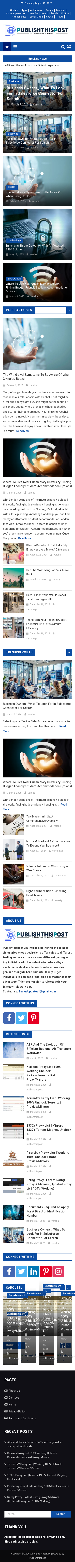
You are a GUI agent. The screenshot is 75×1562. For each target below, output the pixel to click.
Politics (65, 13)
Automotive (36, 10)
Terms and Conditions (22, 1418)
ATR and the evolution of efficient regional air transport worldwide (31, 65)
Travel (59, 16)
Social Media (36, 16)
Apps (24, 10)
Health (11, 187)
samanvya (32, 609)
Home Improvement (16, 13)
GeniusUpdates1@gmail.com (37, 991)
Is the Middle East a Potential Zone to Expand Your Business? (48, 843)
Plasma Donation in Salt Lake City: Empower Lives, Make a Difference (47, 547)
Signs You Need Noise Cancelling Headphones (46, 893)
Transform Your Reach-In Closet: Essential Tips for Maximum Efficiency (46, 624)
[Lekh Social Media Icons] (9, 1018)
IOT (47, 1291)
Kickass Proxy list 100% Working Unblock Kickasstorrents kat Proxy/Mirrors (44, 1073)
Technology (14, 240)
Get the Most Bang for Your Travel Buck (47, 572)
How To (34, 13)
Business (14, 81)
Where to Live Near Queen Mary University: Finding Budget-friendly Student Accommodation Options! (37, 287)
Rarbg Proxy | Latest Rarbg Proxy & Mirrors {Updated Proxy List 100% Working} (49, 1184)
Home (12, 1404)
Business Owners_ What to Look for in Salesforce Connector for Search (36, 93)
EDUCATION (14, 278)
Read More (23, 431)
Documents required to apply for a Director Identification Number (48, 1211)
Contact (14, 10)
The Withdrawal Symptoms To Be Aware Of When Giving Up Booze (34, 194)
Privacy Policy (17, 1411)
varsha (37, 104)
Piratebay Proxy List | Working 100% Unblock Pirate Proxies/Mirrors (48, 1157)
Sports (49, 16)
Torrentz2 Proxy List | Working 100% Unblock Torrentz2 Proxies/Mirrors (48, 1102)
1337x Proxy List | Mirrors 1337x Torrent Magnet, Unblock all (49, 1130)
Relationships (19, 16)
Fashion (60, 10)
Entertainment (17, 1295)
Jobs (43, 13)
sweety (56, 579)
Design (49, 10)
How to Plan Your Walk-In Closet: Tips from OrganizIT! (46, 597)
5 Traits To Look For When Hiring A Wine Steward (47, 868)
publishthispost (35, 1089)
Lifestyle (53, 13)
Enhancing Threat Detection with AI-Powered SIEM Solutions (35, 247)
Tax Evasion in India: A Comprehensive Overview (42, 818)
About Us (14, 1390)
